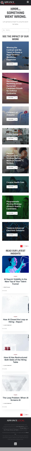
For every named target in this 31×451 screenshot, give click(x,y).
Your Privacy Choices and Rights (11, 430)
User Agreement (20, 426)
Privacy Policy (23, 428)
